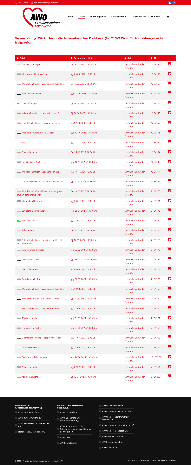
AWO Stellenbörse (110, 447)
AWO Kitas (65, 437)
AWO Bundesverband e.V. (30, 417)
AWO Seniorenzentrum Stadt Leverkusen (115, 418)
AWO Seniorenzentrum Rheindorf (118, 425)
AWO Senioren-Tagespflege (115, 430)
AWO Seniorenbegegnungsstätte (117, 411)
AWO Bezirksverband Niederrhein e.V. (34, 424)
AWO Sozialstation (68, 443)
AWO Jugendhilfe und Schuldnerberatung (70, 419)
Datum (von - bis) (82, 58)
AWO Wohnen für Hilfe (112, 436)
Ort (129, 58)
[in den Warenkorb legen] (169, 63)
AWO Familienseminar (112, 405)
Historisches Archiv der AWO (31, 431)
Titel (22, 58)
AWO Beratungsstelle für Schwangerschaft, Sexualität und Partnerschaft (75, 429)
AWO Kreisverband (69, 412)
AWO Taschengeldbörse (113, 442)
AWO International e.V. (29, 412)
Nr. (155, 58)
